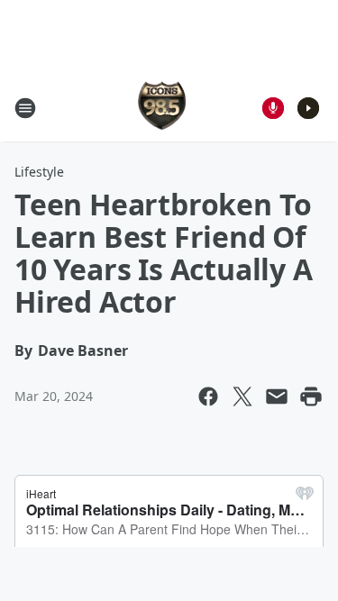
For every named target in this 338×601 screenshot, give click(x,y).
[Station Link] (163, 107)
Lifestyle (39, 171)
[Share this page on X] (242, 396)
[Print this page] (311, 396)
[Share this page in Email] (276, 396)
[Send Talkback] (273, 108)
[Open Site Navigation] (25, 108)
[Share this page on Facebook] (208, 396)
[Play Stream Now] (308, 108)
